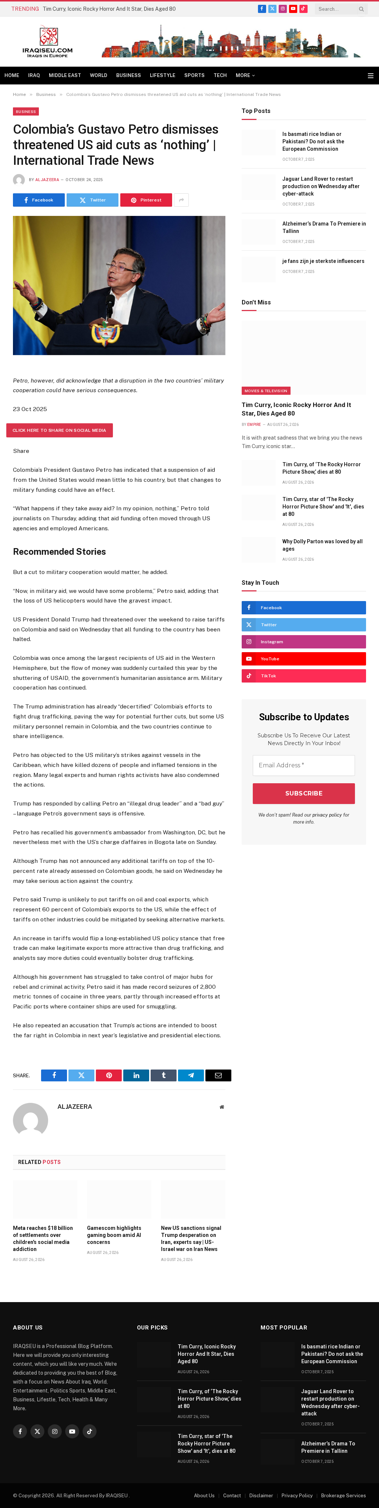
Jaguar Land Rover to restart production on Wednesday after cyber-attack (321, 186)
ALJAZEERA (47, 179)
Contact (232, 1495)
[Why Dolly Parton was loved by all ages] (259, 550)
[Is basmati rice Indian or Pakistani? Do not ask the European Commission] (259, 142)
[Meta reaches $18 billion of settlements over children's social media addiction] (45, 1199)
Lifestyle (162, 75)
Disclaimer (261, 1495)
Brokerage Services (343, 1495)
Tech (220, 75)
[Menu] (370, 75)
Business (128, 75)
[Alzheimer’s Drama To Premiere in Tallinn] (259, 232)
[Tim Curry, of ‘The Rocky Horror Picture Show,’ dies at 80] (259, 473)
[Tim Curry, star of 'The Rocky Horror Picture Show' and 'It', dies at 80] (259, 507)
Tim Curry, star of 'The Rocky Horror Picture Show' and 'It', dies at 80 (323, 506)
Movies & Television (266, 390)
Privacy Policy (297, 1495)
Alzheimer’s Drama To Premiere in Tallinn (324, 227)
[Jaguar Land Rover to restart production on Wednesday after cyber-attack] (259, 187)
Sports (194, 75)
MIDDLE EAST (65, 75)
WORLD (98, 75)
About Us (204, 1495)
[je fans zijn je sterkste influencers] (259, 269)
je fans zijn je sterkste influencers (323, 261)
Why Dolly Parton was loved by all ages (322, 545)
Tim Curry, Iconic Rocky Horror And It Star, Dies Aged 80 (109, 9)
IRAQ (34, 75)
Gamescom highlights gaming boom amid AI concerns (114, 1235)
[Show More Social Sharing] (181, 200)
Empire (254, 425)
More (243, 75)
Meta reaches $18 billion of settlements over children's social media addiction (43, 1238)
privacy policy (327, 815)
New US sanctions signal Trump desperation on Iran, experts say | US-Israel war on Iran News (191, 1238)
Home (11, 75)
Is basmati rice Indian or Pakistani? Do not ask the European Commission (313, 141)
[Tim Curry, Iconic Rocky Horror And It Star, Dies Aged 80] (304, 358)
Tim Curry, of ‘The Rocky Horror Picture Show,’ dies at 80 (321, 468)
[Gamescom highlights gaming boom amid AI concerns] (119, 1199)
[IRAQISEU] (47, 42)
